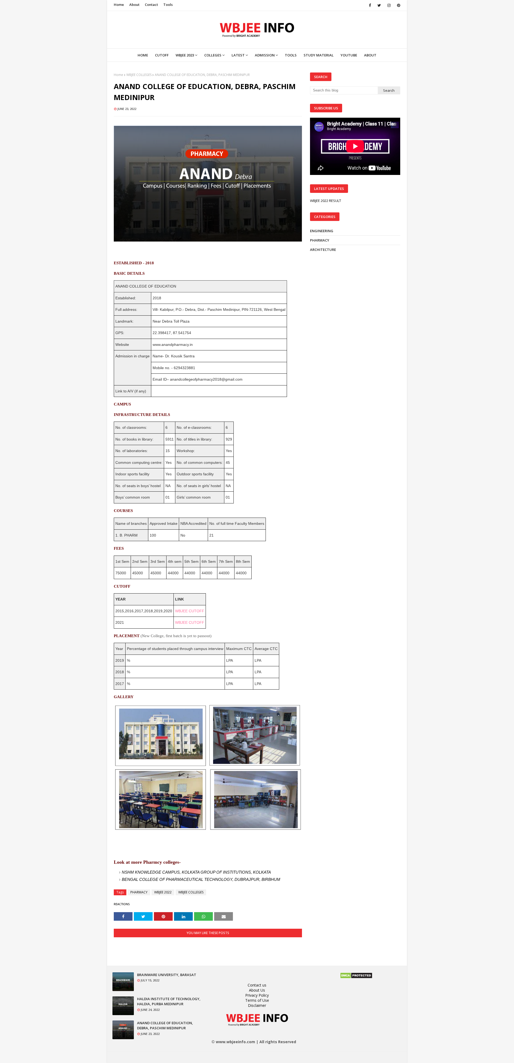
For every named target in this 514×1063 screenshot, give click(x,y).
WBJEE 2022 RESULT (325, 200)
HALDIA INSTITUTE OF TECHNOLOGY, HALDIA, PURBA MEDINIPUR (169, 1001)
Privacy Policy (257, 995)
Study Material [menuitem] (319, 55)
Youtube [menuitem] (349, 55)
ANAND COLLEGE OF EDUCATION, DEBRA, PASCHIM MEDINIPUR (165, 1025)
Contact (151, 4)
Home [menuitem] (143, 55)
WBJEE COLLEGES (139, 74)
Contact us (257, 985)
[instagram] (389, 5)
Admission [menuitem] (265, 55)
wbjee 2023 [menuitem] (185, 55)
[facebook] (370, 5)
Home (119, 4)
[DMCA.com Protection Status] (356, 977)
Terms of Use (257, 1000)
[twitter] (379, 5)
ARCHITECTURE (323, 249)
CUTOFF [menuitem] (162, 55)
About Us (257, 990)
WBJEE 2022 (163, 892)
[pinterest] (397, 5)
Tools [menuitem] (291, 55)
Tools (168, 4)
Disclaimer (257, 1005)
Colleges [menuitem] (212, 55)
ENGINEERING (321, 230)
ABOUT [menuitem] (370, 55)
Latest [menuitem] (238, 55)
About (134, 4)
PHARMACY (139, 892)
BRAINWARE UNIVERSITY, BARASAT (166, 974)
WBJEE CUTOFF (189, 611)
